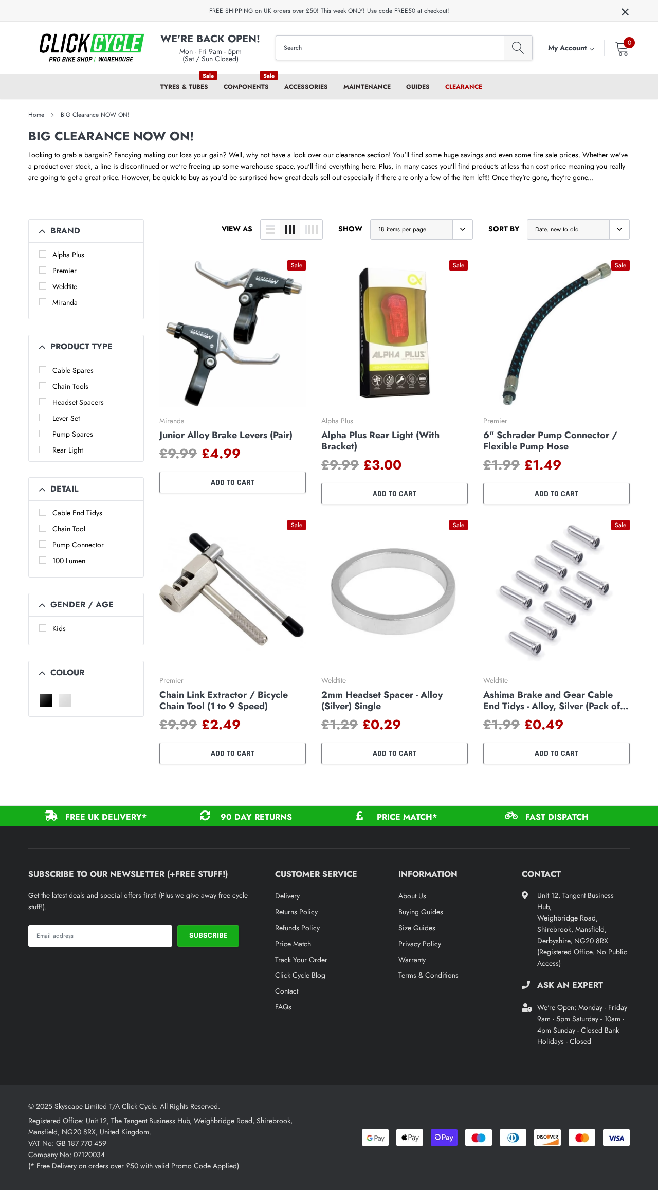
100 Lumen (68, 560)
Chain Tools (70, 386)
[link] (232, 333)
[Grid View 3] (290, 229)
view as (237, 229)
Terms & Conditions (428, 975)
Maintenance (367, 87)
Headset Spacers (78, 402)
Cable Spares (73, 370)
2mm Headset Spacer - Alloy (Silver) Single (382, 700)
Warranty (412, 959)
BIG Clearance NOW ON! (95, 114)
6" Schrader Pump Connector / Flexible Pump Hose (550, 440)
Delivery (287, 896)
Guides (418, 87)
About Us (412, 896)
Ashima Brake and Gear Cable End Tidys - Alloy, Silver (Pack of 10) (551, 700)
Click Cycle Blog (300, 975)
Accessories (306, 87)
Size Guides (416, 928)
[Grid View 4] (311, 229)
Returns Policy (296, 912)
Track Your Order (301, 959)
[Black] (45, 700)
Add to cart (232, 482)
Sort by (503, 229)
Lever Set (66, 418)
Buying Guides (420, 912)
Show (350, 229)
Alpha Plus (68, 254)
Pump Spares (72, 434)
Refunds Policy (297, 928)
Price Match (293, 944)
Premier (64, 270)
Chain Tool (68, 529)
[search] (518, 48)
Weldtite (64, 286)
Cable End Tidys (77, 513)
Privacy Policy (419, 944)
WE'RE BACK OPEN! (210, 38)
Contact (286, 991)
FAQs (283, 1007)
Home (36, 114)
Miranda (65, 302)
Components (246, 87)
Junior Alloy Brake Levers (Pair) (226, 435)
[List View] (270, 229)
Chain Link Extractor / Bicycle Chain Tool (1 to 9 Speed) (223, 700)
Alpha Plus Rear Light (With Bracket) (380, 440)
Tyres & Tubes (184, 87)
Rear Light (67, 450)
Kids (59, 628)
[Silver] (65, 700)
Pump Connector (78, 544)
